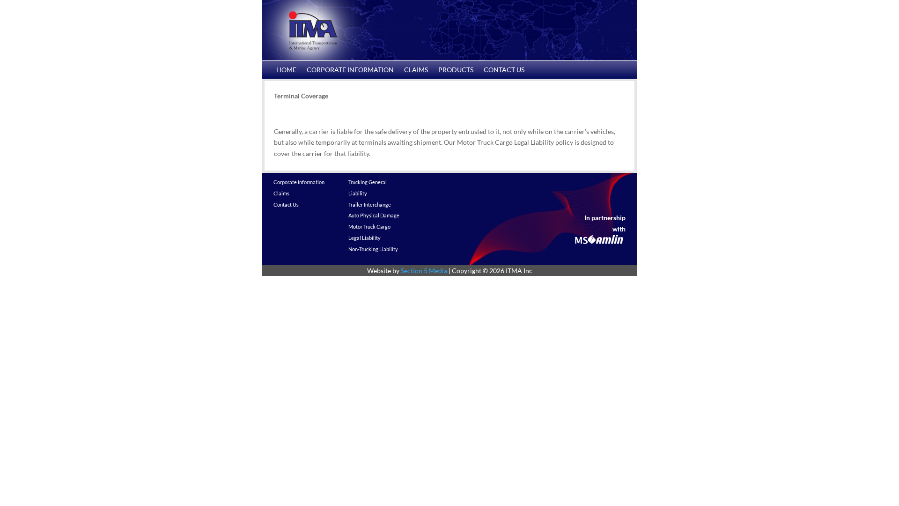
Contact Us (504, 70)
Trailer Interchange (369, 204)
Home (286, 70)
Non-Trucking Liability (373, 249)
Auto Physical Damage (373, 215)
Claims (416, 70)
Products (455, 70)
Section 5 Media (424, 271)
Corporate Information (350, 70)
